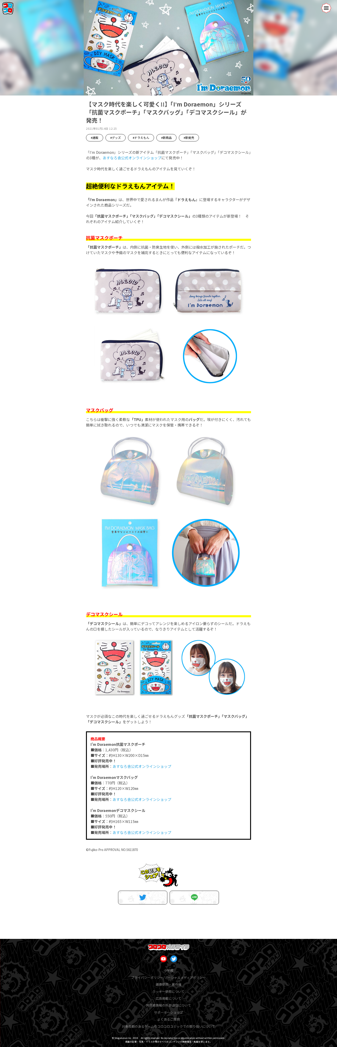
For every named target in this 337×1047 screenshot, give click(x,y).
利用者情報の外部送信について (168, 1005)
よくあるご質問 (168, 1019)
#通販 (94, 137)
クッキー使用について (168, 991)
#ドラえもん (141, 137)
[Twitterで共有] (142, 897)
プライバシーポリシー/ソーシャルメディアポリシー (168, 977)
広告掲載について (168, 998)
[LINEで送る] (194, 897)
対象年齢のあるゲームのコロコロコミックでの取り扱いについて (168, 1026)
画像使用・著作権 (168, 984)
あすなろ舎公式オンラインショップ (132, 157)
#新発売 (189, 137)
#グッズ (115, 137)
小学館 (168, 970)
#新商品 (166, 137)
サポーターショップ (168, 1012)
